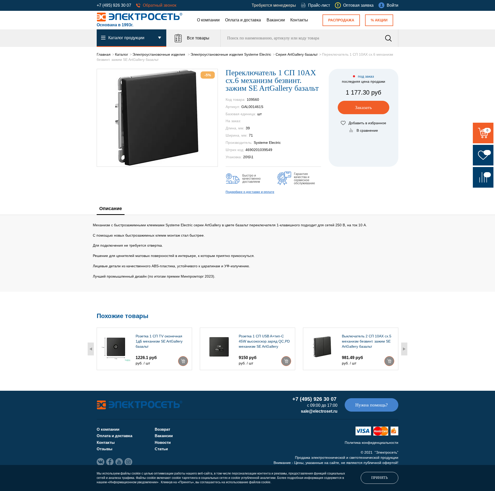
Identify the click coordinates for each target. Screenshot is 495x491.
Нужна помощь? (371, 404)
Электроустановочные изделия (159, 54)
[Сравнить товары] (483, 177)
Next (404, 349)
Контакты (299, 20)
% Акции (379, 20)
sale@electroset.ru (319, 411)
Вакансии (276, 20)
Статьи (161, 449)
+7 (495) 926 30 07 (114, 5)
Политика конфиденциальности (371, 442)
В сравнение (367, 130)
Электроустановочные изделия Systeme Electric (231, 54)
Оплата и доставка (243, 20)
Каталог (121, 54)
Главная (104, 54)
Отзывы (104, 449)
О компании (208, 20)
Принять (379, 478)
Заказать (363, 107)
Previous (91, 349)
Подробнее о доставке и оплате (250, 192)
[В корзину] (183, 361)
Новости (163, 442)
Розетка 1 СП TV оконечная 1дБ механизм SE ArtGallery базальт (159, 341)
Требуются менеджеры (274, 5)
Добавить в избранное (367, 123)
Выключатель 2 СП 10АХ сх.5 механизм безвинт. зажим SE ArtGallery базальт (366, 341)
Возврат (162, 429)
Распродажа (341, 20)
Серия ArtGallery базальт (297, 54)
